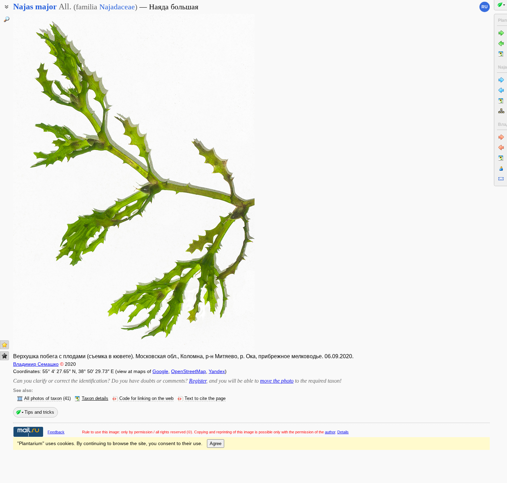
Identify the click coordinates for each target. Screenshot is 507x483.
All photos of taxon (43, 398)
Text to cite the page (205, 398)
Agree (215, 443)
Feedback (56, 432)
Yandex (217, 371)
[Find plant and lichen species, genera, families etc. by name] (6, 19)
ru (484, 6)
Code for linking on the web (146, 398)
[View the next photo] (229, 182)
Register (197, 381)
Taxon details (95, 398)
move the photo (277, 381)
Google (160, 371)
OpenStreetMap (188, 371)
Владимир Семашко (36, 364)
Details (343, 432)
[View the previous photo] (39, 182)
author (330, 432)
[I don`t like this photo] (4, 355)
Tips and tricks (39, 412)
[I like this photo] (4, 344)
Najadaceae (117, 6)
